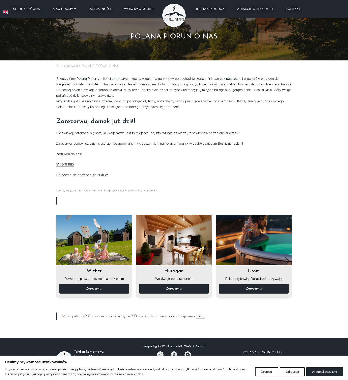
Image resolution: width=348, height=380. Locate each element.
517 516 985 (65, 164)
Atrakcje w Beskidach (255, 9)
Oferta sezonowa (209, 9)
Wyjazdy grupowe (138, 9)
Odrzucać (292, 371)
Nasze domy (63, 9)
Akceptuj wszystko (324, 371)
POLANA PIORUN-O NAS (262, 352)
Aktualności (100, 9)
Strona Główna (26, 9)
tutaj (200, 316)
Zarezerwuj (94, 288)
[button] (61, 261)
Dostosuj (266, 371)
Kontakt (293, 9)
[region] (174, 368)
